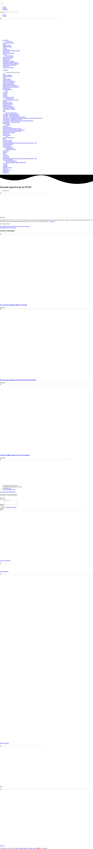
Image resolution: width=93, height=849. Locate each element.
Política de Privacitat (23, 848)
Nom (1, 497)
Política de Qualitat (4, 743)
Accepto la (9, 507)
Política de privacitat (11, 507)
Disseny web (32, 848)
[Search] (17, 12)
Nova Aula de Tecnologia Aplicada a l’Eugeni (13, 305)
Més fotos (52, 221)
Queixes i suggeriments (5, 560)
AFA (1, 786)
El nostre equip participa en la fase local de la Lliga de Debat (18, 380)
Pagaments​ (5, 70)
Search (1, 12)
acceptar (2, 505)
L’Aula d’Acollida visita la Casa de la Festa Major (15, 455)
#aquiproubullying (4, 571)
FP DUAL (2, 845)
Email (1, 499)
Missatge (2, 504)
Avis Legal (15, 848)
